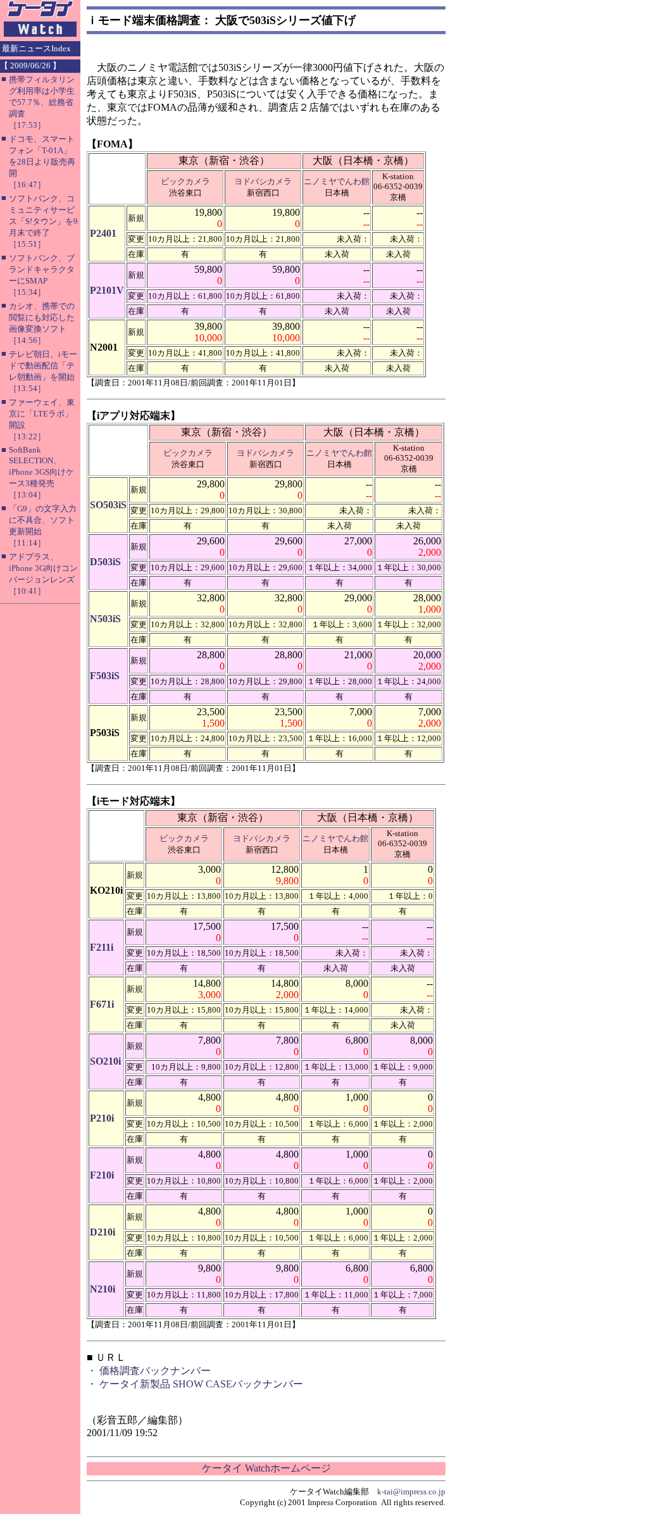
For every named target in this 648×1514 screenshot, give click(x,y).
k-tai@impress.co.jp (411, 1491)
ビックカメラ (185, 181)
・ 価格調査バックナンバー (149, 1370)
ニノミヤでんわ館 (337, 181)
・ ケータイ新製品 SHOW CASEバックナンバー (195, 1384)
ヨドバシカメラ (263, 181)
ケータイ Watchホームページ (266, 1468)
